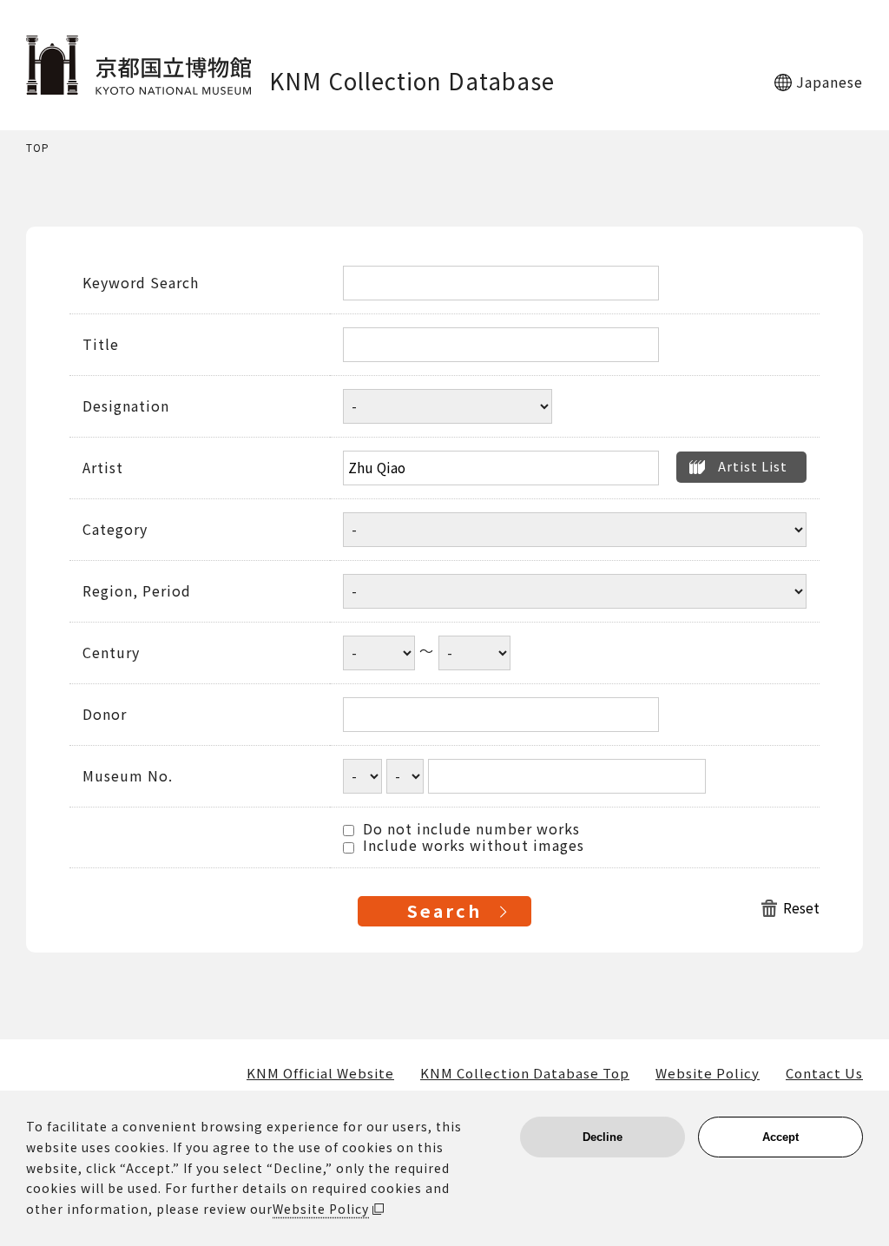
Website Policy (707, 1073)
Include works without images (471, 845)
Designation (125, 406)
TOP (37, 148)
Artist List (752, 466)
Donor (104, 714)
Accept (780, 1137)
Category (115, 529)
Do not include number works (469, 829)
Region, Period (136, 591)
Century (111, 653)
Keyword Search (140, 283)
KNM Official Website (320, 1073)
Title (100, 344)
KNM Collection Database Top (524, 1073)
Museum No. (127, 776)
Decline (602, 1137)
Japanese (829, 81)
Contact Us (824, 1073)
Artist (102, 468)
